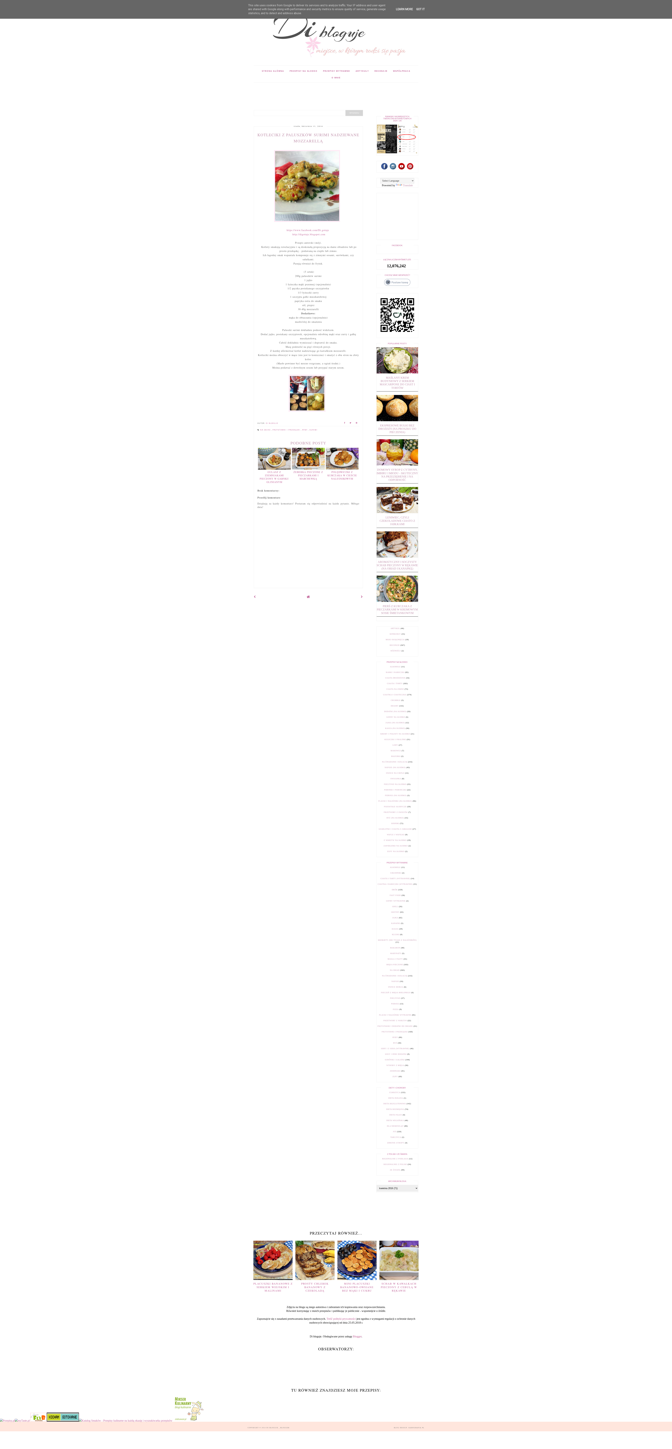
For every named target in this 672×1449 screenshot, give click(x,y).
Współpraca (401, 71)
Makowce (396, 751)
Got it (420, 9)
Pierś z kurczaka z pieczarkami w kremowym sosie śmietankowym (397, 609)
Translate (408, 185)
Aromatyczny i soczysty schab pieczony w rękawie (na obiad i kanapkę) (397, 565)
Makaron (395, 948)
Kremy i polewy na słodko (395, 734)
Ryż (395, 1043)
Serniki (395, 823)
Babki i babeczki (395, 672)
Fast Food (395, 895)
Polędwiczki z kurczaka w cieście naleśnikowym (342, 475)
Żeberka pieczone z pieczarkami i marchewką (308, 475)
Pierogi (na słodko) (396, 795)
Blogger (357, 1336)
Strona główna (273, 71)
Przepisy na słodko (303, 71)
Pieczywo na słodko (395, 784)
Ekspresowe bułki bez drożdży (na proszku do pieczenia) (397, 429)
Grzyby (395, 912)
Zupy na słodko (395, 851)
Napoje (395, 981)
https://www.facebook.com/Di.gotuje (308, 230)
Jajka (395, 918)
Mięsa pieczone (394, 965)
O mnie (336, 78)
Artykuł (395, 628)
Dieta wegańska (395, 1120)
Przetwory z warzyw (395, 1021)
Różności (396, 651)
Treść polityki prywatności (341, 1318)
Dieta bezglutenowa (394, 1104)
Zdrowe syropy (395, 1143)
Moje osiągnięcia (395, 640)
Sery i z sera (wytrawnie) (395, 1048)
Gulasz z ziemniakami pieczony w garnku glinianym (274, 477)
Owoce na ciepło (395, 773)
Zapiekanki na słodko (396, 846)
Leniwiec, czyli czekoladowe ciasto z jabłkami (397, 521)
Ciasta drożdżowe (395, 678)
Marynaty (395, 953)
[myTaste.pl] (22, 1420)
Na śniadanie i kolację (394, 762)
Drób (394, 890)
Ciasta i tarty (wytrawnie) (395, 878)
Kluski (395, 934)
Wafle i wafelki (395, 835)
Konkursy (395, 634)
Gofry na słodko (395, 717)
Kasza (395, 929)
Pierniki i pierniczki (395, 790)
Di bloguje (273, 1428)
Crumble (396, 700)
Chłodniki (395, 873)
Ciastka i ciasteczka (394, 695)
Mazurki (395, 756)
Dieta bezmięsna (395, 1109)
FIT (394, 1132)
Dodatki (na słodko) (395, 711)
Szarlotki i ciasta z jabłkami (395, 829)
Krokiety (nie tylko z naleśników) (397, 940)
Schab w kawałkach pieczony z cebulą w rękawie (399, 1287)
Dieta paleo (395, 1115)
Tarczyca (395, 1137)
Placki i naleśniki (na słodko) (395, 801)
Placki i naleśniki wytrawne (395, 1015)
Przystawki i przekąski (286, 430)
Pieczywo (395, 998)
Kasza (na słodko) (395, 728)
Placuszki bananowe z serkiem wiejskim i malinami (273, 1287)
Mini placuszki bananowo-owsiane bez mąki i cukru (357, 1287)
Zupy (395, 1076)
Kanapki (395, 923)
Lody (395, 745)
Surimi (313, 430)
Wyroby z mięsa (395, 1065)
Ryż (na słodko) (395, 818)
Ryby (305, 430)
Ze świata (395, 1170)
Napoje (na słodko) (395, 767)
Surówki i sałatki (395, 1060)
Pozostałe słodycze (395, 807)
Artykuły (362, 71)
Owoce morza (395, 987)
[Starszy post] (362, 596)
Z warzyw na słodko (395, 840)
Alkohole (395, 667)
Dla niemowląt (395, 1126)
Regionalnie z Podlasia (395, 1159)
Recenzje (380, 71)
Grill (395, 906)
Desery (394, 706)
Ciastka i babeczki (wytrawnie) (395, 884)
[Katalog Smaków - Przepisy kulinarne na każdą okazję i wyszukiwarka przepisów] (125, 1420)
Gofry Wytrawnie (395, 901)
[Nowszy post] (255, 596)
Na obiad (265, 430)
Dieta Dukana (395, 1098)
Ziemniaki (395, 1071)
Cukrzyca (394, 1092)
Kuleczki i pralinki (395, 739)
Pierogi (395, 1004)
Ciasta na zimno (395, 689)
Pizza (396, 1009)
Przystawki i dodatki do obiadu (395, 1026)
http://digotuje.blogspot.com (308, 234)
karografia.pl (416, 1428)
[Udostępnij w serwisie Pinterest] (356, 423)
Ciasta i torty (394, 683)
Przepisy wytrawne (336, 71)
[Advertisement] (317, 90)
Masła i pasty (395, 959)
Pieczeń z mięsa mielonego (396, 993)
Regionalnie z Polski (395, 1164)
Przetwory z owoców (396, 812)
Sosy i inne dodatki (396, 1054)
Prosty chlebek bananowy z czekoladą (315, 1287)
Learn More (404, 9)
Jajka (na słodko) (395, 723)
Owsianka (395, 779)
